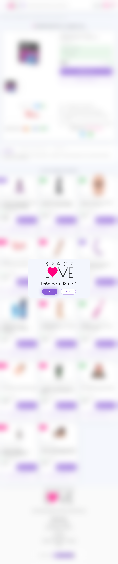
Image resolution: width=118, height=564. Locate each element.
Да (49, 291)
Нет (68, 291)
